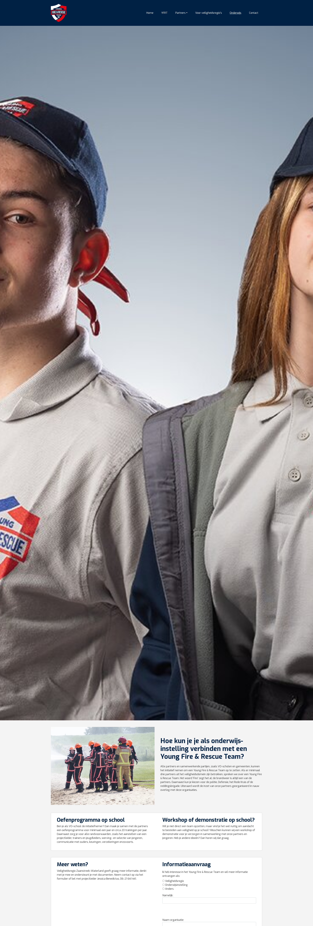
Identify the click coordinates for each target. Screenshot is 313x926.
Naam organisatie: (173, 920)
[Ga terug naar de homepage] (58, 13)
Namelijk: (167, 895)
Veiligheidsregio (174, 881)
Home (149, 13)
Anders (169, 889)
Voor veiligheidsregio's (208, 13)
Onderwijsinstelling (176, 885)
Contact (253, 13)
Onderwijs (235, 13)
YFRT (164, 13)
